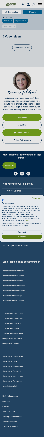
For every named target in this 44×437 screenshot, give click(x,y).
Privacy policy (37, 198)
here (27, 220)
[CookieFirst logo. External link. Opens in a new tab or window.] (3, 200)
